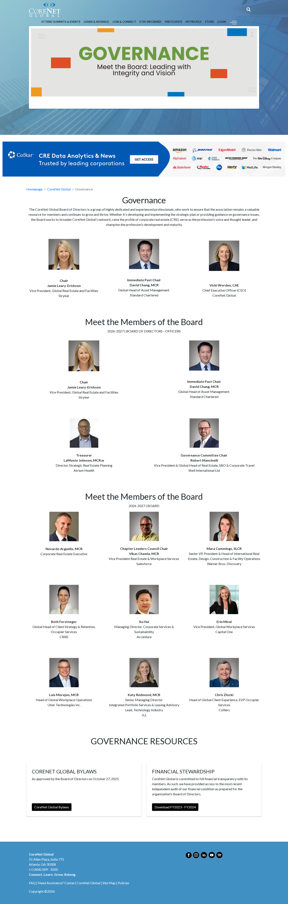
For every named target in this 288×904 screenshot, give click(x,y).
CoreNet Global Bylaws (51, 807)
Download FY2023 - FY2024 (175, 807)
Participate (173, 21)
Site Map (109, 883)
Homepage (34, 189)
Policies (123, 883)
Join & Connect (124, 21)
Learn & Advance (96, 21)
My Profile (194, 21)
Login (221, 21)
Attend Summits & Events (60, 21)
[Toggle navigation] (234, 22)
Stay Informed (150, 21)
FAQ (32, 883)
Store (209, 21)
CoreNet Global (59, 189)
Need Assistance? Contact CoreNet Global (69, 883)
